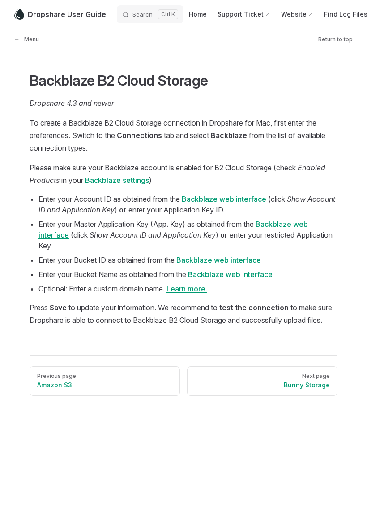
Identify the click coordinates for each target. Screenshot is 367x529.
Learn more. (186, 288)
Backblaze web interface (224, 199)
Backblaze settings (117, 180)
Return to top (335, 39)
